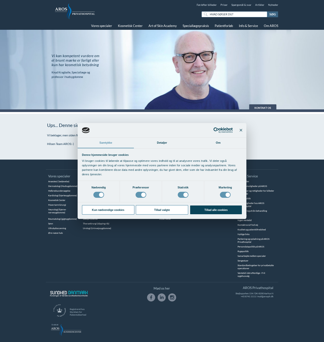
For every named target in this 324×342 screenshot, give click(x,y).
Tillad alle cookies (216, 209)
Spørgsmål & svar (241, 4)
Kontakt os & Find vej (248, 224)
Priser (224, 4)
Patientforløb (224, 26)
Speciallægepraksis (196, 26)
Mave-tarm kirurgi (57, 204)
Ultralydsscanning (57, 228)
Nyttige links (244, 234)
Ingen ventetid (245, 220)
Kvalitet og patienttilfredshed (252, 229)
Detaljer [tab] (162, 142)
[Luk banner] (241, 130)
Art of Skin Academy (162, 26)
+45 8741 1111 (248, 296)
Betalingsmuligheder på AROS (252, 186)
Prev (12, 69)
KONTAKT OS (262, 107)
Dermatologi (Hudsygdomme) (62, 186)
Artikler (259, 4)
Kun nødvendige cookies (108, 209)
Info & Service (248, 26)
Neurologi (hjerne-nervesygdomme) (57, 211)
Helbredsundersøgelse (59, 190)
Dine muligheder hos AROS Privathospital (251, 205)
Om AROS (271, 26)
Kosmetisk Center (130, 26)
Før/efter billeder (207, 4)
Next (312, 69)
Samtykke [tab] (105, 142)
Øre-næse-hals (55, 232)
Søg (272, 14)
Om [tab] (218, 142)
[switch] (141, 194)
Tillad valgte (162, 209)
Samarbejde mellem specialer (252, 256)
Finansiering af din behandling (252, 210)
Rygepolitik (243, 251)
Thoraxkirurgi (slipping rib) (96, 223)
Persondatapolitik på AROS (251, 246)
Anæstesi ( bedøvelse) (58, 181)
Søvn (50, 223)
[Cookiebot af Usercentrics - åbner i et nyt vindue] (216, 130)
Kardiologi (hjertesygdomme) (62, 195)
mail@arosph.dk (265, 296)
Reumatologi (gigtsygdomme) (62, 218)
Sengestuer (243, 260)
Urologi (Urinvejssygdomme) (97, 228)
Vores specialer (101, 26)
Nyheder (273, 4)
